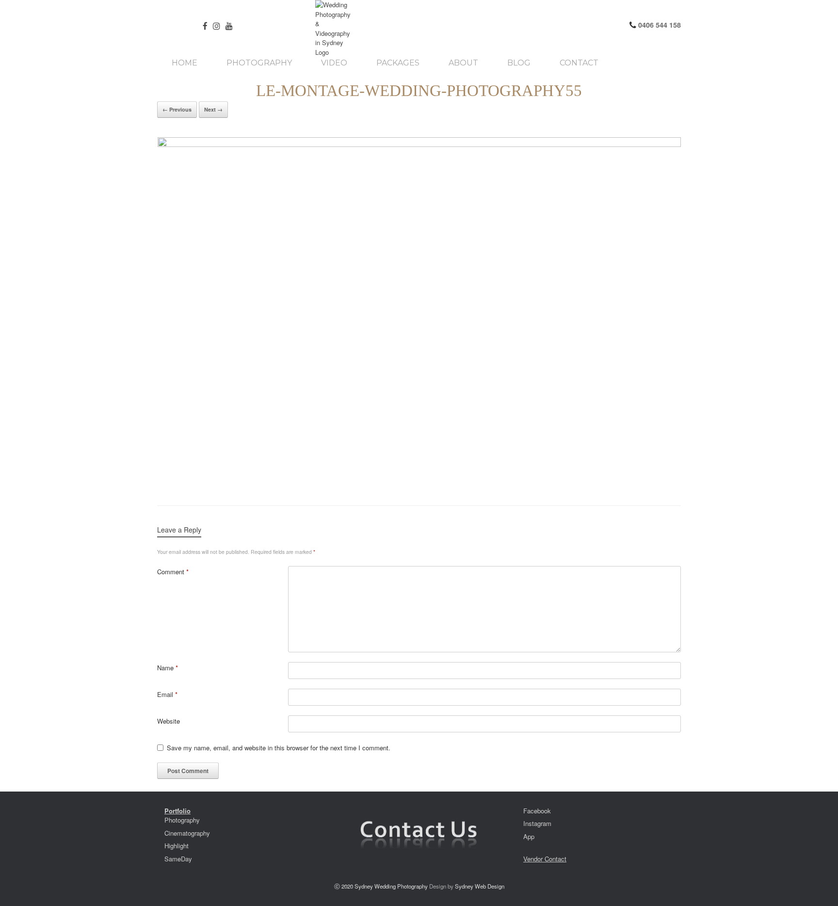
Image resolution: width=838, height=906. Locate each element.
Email (167, 694)
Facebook (537, 810)
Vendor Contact (544, 858)
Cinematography (187, 833)
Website (168, 721)
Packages (397, 63)
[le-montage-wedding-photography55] (419, 311)
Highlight (176, 845)
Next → (213, 109)
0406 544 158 (658, 25)
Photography (259, 63)
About (463, 63)
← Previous (177, 109)
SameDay (178, 858)
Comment (173, 571)
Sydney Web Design (479, 886)
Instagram (537, 823)
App (528, 836)
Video (334, 63)
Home (184, 63)
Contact (579, 63)
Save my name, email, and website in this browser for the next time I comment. (278, 747)
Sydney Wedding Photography (391, 886)
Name (167, 667)
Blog (519, 63)
